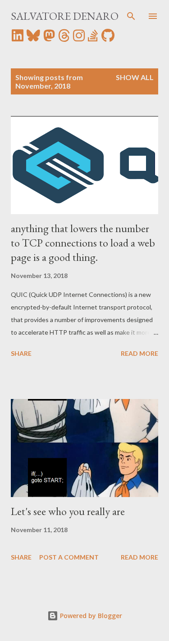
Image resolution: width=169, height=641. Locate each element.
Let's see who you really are (68, 511)
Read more (139, 353)
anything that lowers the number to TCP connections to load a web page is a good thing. (83, 242)
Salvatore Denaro (65, 16)
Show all (135, 77)
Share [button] (21, 353)
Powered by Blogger (90, 615)
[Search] (131, 16)
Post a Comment (69, 557)
